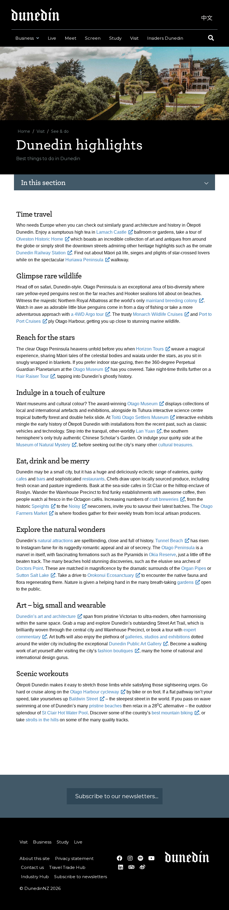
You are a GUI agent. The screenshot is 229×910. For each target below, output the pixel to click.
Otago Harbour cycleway (94, 691)
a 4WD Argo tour (87, 314)
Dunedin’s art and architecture (46, 616)
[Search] (210, 38)
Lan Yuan (145, 431)
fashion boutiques (115, 650)
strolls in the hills (42, 719)
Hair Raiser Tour (32, 376)
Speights (40, 506)
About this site (35, 858)
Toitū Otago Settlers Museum (139, 417)
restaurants (93, 479)
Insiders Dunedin (165, 38)
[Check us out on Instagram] (130, 858)
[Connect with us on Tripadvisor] (131, 867)
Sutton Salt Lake (32, 575)
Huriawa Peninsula (84, 259)
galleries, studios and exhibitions (157, 636)
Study (115, 38)
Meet (70, 38)
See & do (60, 131)
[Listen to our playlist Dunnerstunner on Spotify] (140, 858)
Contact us (32, 867)
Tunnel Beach (169, 540)
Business (25, 38)
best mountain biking (172, 712)
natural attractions (55, 540)
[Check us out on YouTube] (151, 858)
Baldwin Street (83, 698)
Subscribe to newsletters (80, 876)
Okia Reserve (162, 554)
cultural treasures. (175, 444)
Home (24, 131)
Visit (134, 38)
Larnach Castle (111, 232)
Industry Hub (35, 876)
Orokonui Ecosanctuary (110, 575)
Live (52, 38)
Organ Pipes (193, 568)
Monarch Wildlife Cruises (158, 314)
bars (41, 479)
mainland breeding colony (171, 300)
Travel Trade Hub (67, 867)
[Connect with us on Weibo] (142, 867)
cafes (21, 479)
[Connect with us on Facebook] (119, 858)
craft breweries (163, 499)
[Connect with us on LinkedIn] (120, 867)
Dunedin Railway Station (41, 252)
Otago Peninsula (178, 547)
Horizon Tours (150, 349)
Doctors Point (29, 568)
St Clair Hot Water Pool (65, 712)
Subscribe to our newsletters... (116, 796)
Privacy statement (74, 858)
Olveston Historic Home (39, 239)
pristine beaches (105, 705)
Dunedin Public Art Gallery (135, 643)
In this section (43, 183)
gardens (185, 582)
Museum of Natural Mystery (43, 444)
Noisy (74, 506)
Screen (93, 38)
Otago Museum (88, 369)
